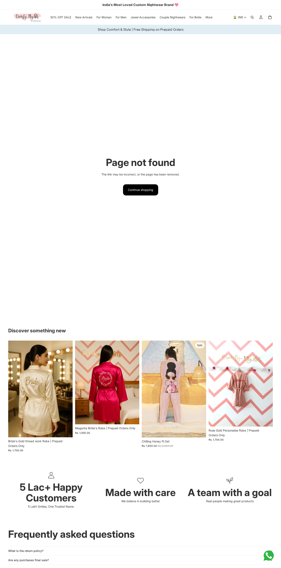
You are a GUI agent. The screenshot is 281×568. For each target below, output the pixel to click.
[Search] (252, 17)
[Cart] (269, 17)
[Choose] (66, 431)
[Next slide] (66, 389)
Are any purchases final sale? (28, 560)
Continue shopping (140, 190)
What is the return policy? (25, 551)
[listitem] (209, 17)
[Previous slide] (14, 389)
